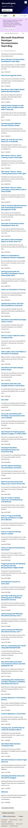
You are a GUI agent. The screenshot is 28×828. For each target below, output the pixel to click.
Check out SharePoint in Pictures (13, 290)
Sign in (25, 15)
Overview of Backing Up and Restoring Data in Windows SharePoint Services (11, 598)
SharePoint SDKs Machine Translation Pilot (10, 745)
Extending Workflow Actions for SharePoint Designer (13, 777)
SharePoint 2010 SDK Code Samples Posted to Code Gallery (12, 385)
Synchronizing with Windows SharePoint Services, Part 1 (12, 631)
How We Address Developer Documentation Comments (11, 467)
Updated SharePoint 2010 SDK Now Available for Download (12, 305)
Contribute (3, 822)
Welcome (4, 792)
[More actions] (25, 33)
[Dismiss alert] (26, 2)
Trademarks (4, 826)
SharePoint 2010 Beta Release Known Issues (12, 369)
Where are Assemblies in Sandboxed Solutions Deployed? (13, 256)
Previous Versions (13, 819)
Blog (20, 819)
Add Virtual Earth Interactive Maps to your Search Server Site (13, 483)
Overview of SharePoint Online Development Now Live (12, 224)
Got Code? (5, 400)
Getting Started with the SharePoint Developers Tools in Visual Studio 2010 (12, 274)
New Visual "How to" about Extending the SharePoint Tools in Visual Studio (13, 189)
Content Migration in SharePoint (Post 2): (13, 699)
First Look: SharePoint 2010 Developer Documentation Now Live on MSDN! (13, 416)
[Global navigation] (1, 15)
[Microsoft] (14, 16)
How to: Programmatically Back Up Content (13, 549)
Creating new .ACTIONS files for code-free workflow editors (13, 729)
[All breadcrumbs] (2, 33)
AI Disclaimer (4, 819)
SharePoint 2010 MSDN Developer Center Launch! (13, 321)
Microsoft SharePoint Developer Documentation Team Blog (12, 33)
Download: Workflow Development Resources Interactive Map (10, 450)
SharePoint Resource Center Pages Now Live (14, 761)
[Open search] (21, 15)
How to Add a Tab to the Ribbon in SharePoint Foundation (13, 353)
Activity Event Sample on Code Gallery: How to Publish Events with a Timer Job (12, 107)
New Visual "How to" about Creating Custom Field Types (11, 156)
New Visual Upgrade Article (11, 75)
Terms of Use (19, 824)
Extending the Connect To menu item (10, 583)
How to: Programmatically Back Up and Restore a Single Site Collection (12, 518)
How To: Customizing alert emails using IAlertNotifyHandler (13, 647)
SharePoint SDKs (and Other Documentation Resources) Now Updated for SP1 (13, 664)
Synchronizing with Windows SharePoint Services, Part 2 (12, 615)
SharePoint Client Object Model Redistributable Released (12, 90)
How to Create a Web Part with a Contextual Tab (13, 337)
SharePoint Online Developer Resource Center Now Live (12, 240)
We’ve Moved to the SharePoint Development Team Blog (12, 60)
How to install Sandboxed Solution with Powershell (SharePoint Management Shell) (14, 207)
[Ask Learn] (23, 33)
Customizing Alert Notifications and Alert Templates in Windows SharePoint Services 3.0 (13, 682)
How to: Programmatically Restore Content (11, 533)
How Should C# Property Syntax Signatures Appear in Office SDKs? (13, 433)
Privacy (9, 822)
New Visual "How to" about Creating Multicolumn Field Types (13, 172)
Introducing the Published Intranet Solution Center (11, 124)
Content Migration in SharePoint (13, 714)
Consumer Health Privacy (7, 824)
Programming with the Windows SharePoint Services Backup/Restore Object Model (13, 566)
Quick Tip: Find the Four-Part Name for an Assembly (12, 140)
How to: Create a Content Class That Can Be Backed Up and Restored (11, 500)
